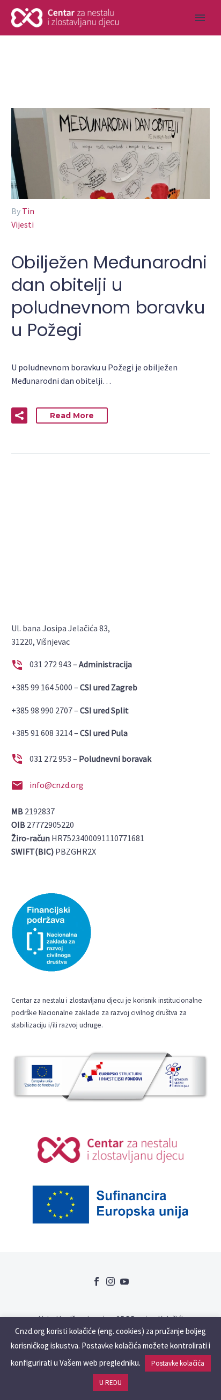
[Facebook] (96, 1281)
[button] (19, 415)
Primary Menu (200, 18)
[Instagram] (110, 1281)
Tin (28, 211)
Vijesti (22, 224)
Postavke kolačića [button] (177, 1363)
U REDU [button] (110, 1382)
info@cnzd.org (57, 784)
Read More (72, 415)
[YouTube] (124, 1281)
